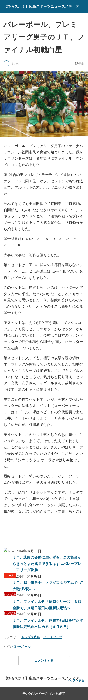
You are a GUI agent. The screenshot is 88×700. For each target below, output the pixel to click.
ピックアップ (52, 637)
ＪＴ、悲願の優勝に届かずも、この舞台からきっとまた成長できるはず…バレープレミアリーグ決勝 (47, 563)
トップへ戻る (75, 680)
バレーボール (21, 646)
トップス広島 (30, 637)
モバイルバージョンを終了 (44, 693)
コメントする (44, 660)
